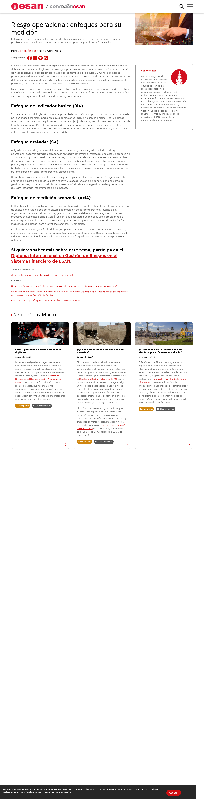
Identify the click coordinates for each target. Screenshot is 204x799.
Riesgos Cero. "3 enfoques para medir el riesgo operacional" (46, 300)
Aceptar (173, 793)
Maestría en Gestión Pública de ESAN (98, 379)
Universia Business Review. (63, 286)
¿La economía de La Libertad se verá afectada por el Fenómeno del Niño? (160, 351)
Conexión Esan (28, 50)
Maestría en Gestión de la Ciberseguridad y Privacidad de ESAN (38, 379)
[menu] (189, 6)
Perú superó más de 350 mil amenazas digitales (38, 351)
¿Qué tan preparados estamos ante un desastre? (100, 351)
